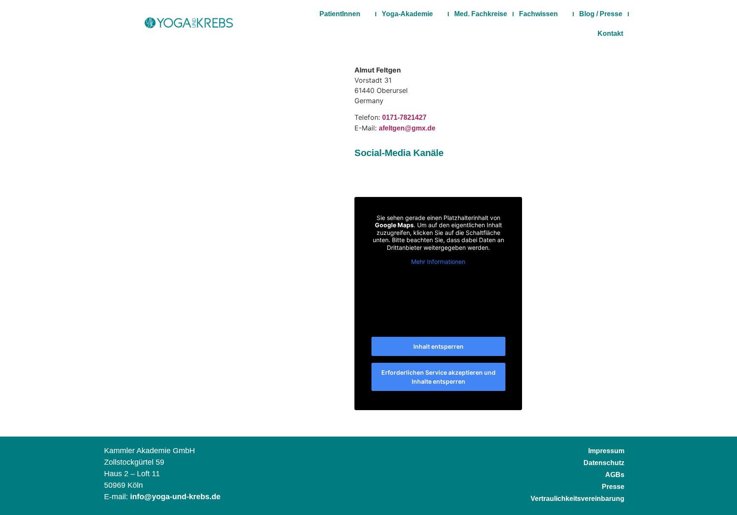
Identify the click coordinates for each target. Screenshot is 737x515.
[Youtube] (403, 454)
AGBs (614, 474)
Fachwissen (538, 13)
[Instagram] (360, 454)
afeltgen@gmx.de (407, 128)
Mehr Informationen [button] (438, 261)
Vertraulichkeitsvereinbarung (577, 498)
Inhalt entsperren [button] (438, 346)
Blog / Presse (600, 13)
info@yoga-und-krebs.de (175, 496)
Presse (613, 486)
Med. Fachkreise (480, 13)
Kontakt (610, 33)
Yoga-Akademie (407, 13)
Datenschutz (603, 462)
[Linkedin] (382, 454)
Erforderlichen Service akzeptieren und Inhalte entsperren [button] (438, 377)
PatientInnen (339, 13)
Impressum (606, 450)
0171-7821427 (404, 117)
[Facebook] (339, 454)
